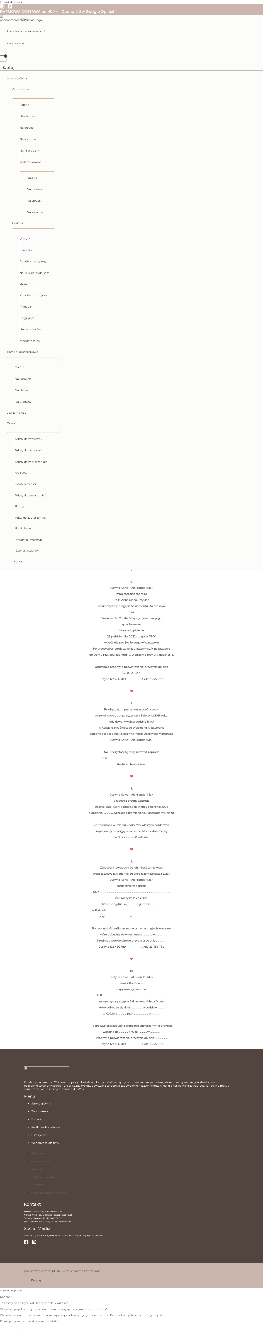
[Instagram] (2, 8)
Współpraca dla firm (45, 1143)
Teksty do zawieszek (28, 439)
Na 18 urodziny (30, 150)
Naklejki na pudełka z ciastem (34, 278)
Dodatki (17, 223)
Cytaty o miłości (25, 484)
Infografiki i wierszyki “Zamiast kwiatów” (28, 545)
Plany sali (26, 306)
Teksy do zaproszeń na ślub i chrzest (30, 523)
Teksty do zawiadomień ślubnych (30, 501)
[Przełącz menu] (33, 97)
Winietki (25, 238)
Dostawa (37, 1185)
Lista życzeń (39, 1135)
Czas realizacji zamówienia (49, 1192)
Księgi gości (27, 318)
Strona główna (17, 78)
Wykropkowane (31, 162)
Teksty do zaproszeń (28, 450)
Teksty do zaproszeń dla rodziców (31, 467)
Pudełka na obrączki (33, 295)
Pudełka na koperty (33, 261)
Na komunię (28, 139)
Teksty (11, 423)
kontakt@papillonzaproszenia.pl (26, 31)
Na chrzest (27, 127)
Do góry (36, 1280)
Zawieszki (26, 250)
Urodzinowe (28, 116)
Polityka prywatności (45, 1177)
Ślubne (24, 104)
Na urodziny (35, 189)
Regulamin (38, 1153)
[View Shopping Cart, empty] (3, 58)
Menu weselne (30, 341)
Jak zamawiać (16, 412)
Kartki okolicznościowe (22, 351)
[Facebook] (10, 8)
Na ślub (32, 177)
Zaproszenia (20, 89)
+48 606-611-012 (53, 1211)
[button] (7, 67)
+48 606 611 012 (15, 43)
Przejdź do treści (11, 2)
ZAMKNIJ (9, 1328)
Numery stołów (30, 329)
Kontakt (19, 561)
